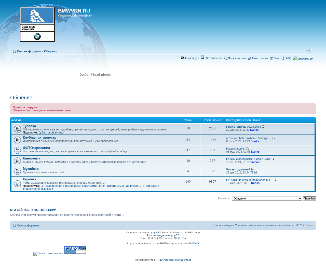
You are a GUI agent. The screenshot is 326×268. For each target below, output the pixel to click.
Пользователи (237, 58)
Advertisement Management (174, 259)
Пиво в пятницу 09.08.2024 (243, 126)
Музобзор (31, 169)
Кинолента (31, 158)
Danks (254, 129)
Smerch (255, 162)
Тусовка (29, 126)
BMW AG (193, 243)
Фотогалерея (214, 58)
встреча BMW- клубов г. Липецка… (248, 138)
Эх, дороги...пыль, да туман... (121, 185)
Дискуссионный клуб (39, 188)
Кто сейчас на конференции (33, 209)
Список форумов (29, 51)
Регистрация (260, 58)
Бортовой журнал (53, 132)
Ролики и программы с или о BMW (248, 158)
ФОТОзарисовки (36, 148)
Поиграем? (152, 185)
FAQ (288, 58)
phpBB (155, 232)
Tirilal (253, 172)
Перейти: (224, 198)
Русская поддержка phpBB (163, 235)
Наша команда (223, 225)
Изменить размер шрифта (309, 50)
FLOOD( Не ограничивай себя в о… (249, 179)
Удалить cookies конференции (254, 225)
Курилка (29, 179)
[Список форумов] (34, 26)
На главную (191, 58)
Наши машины (235, 148)
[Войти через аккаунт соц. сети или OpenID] (303, 58)
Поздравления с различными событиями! (70, 185)
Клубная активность (39, 137)
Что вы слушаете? (238, 169)
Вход (277, 58)
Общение (50, 51)
